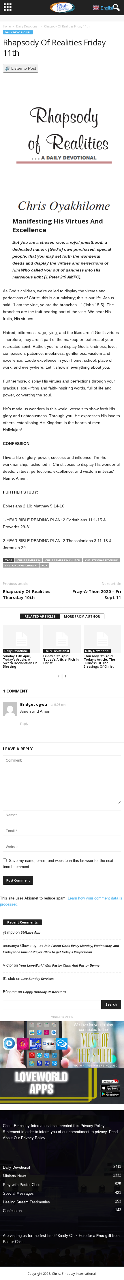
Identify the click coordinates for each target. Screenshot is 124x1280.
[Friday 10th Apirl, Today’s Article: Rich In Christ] (62, 639)
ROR (44, 565)
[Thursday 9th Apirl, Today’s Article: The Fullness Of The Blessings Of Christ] (102, 639)
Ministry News (15, 1176)
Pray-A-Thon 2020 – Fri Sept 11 (96, 594)
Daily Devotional (27, 26)
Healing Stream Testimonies (26, 1202)
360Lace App (30, 932)
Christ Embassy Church (62, 560)
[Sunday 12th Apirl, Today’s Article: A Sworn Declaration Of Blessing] (21, 639)
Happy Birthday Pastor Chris (44, 992)
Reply (24, 723)
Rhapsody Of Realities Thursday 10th (26, 594)
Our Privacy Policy (29, 1138)
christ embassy (28, 560)
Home (7, 26)
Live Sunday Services (37, 978)
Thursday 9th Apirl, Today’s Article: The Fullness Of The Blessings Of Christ (99, 661)
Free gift (103, 1235)
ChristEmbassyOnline (101, 560)
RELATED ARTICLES (40, 616)
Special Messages (18, 1193)
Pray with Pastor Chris (21, 1185)
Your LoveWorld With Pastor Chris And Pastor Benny (59, 965)
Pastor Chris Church (21, 565)
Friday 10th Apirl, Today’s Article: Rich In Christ (61, 659)
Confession (12, 1211)
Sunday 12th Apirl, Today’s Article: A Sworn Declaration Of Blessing (20, 661)
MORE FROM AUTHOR (82, 616)
